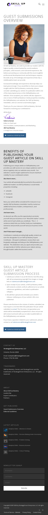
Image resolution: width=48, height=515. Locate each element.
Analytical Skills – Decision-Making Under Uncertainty (25, 434)
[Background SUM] (20, 4)
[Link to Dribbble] (42, 510)
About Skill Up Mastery (11, 391)
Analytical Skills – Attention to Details (20, 429)
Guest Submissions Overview (14, 409)
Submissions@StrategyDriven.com (23, 281)
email (15, 309)
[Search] (38, 4)
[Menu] (43, 4)
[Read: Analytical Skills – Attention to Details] (6, 430)
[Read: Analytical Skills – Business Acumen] (6, 447)
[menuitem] (38, 4)
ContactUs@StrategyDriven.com (18, 356)
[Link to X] (39, 510)
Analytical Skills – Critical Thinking (19, 451)
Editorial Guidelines (10, 411)
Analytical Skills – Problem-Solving (19, 440)
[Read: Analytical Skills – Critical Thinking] (6, 452)
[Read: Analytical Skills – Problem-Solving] (6, 441)
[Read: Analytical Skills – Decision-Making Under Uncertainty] (6, 436)
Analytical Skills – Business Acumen (19, 445)
